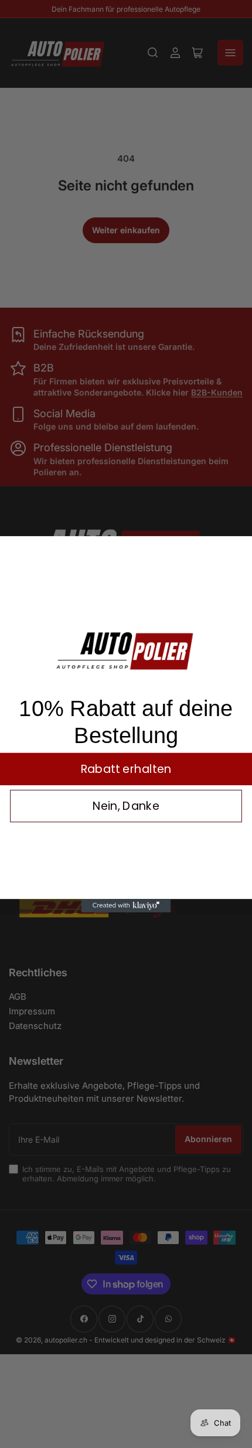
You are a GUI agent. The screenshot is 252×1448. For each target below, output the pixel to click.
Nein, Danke (126, 806)
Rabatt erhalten (126, 769)
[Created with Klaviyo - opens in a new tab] (126, 905)
